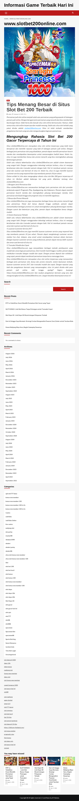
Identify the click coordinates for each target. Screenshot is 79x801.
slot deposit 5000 (10, 660)
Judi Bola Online (11, 520)
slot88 (8, 620)
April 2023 (9, 477)
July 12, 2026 (68, 780)
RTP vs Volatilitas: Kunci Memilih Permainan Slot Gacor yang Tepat (28, 303)
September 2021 (11, 480)
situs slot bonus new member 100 (17, 559)
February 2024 (11, 462)
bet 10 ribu (7, 717)
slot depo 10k (10, 593)
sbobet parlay (10, 547)
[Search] (73, 12)
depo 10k (7, 663)
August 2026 (10, 353)
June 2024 (9, 447)
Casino (8, 513)
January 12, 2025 (18, 114)
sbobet (8, 543)
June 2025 (9, 402)
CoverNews (46, 798)
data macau (8, 667)
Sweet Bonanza (11, 643)
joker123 (7, 704)
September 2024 (11, 436)
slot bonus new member (14, 582)
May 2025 (9, 406)
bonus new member (12, 497)
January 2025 (10, 421)
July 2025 (9, 398)
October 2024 (10, 432)
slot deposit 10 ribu (10, 724)
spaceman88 (10, 635)
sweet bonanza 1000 (11, 685)
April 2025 (9, 409)
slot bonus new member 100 (15, 585)
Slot (8, 100)
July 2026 (9, 357)
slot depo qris (8, 741)
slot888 (8, 624)
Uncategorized (11, 654)
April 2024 (9, 454)
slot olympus (8, 710)
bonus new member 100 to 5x (15, 509)
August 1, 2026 (10, 782)
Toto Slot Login (11, 651)
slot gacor (9, 605)
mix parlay (9, 532)
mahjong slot (10, 528)
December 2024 (11, 424)
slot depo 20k (10, 597)
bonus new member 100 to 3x (15, 505)
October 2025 (10, 387)
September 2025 (11, 391)
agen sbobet (8, 700)
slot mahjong (8, 697)
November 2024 (11, 428)
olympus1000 (10, 539)
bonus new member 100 (14, 501)
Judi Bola (9, 516)
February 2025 (11, 417)
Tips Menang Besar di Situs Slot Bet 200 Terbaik (38, 107)
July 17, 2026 (53, 788)
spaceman (9, 628)
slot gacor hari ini (11, 608)
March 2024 (10, 458)
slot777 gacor (8, 707)
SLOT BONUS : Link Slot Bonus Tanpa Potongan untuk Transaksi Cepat (29, 309)
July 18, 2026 (39, 780)
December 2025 (11, 380)
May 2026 (9, 365)
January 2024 (10, 465)
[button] (6, 12)
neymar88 (9, 536)
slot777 (8, 616)
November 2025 (11, 383)
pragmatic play (9, 734)
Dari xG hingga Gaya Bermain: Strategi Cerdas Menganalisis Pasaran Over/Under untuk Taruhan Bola (39, 321)
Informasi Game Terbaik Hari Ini (38, 5)
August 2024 (10, 439)
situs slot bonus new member (15, 555)
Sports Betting (11, 639)
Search (7, 282)
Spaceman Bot (10, 631)
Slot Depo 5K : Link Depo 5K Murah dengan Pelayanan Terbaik (26, 315)
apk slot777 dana (11, 493)
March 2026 (10, 372)
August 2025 (10, 395)
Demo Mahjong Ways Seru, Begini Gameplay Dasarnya (24, 327)
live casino (9, 524)
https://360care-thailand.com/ (14, 727)
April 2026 (9, 368)
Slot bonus (7, 738)
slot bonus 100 (11, 578)
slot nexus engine (9, 731)
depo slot (7, 677)
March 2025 (10, 413)
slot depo (9, 589)
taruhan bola (10, 647)
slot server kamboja (10, 721)
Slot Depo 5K (10, 601)
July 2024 (9, 443)
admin (10, 114)
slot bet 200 (10, 566)
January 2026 (10, 376)
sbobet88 (9, 551)
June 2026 (9, 361)
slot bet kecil (10, 570)
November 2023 (11, 473)
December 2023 (11, 469)
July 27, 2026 (25, 784)
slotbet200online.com (32, 128)
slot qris (8, 612)
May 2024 (9, 451)
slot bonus (9, 574)
